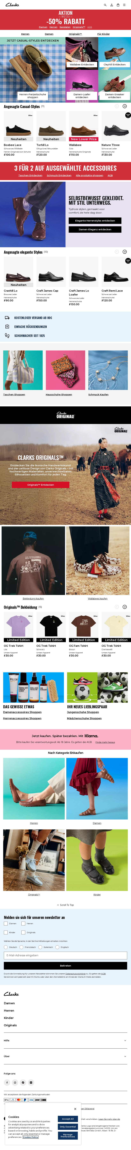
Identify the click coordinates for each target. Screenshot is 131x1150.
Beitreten (65, 965)
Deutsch (13, 947)
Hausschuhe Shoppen (59, 394)
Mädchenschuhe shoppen (84, 718)
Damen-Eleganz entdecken (95, 229)
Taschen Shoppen (14, 394)
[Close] (75, 1108)
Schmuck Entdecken (59, 175)
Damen (43, 27)
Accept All (68, 1119)
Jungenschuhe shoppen (83, 712)
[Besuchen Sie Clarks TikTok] (23, 1082)
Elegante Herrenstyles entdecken (95, 220)
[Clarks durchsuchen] (105, 5)
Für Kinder (103, 34)
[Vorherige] (117, 106)
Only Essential (68, 1126)
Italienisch (48, 947)
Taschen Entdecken (30, 175)
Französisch (30, 947)
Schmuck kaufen (98, 394)
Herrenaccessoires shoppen (22, 718)
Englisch (65, 947)
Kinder (12, 932)
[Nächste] (125, 106)
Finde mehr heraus (105, 742)
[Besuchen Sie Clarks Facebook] (7, 1082)
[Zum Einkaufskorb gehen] (118, 5)
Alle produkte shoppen (89, 175)
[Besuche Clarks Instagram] (15, 1082)
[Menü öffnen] (124, 5)
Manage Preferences (68, 1135)
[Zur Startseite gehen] (12, 5)
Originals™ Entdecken (40, 484)
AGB (89, 27)
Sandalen (65, 27)
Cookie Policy (30, 1137)
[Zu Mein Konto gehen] (111, 5)
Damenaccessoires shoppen (22, 712)
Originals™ (79, 27)
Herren (53, 27)
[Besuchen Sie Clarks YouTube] (31, 1082)
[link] (18, 135)
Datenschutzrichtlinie (75, 973)
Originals (31, 932)
